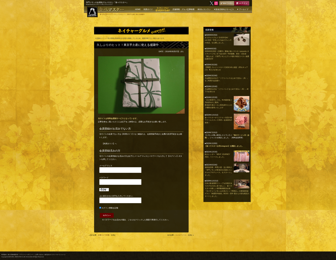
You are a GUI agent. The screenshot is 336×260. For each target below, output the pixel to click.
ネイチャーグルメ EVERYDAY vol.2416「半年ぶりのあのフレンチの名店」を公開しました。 (218, 40)
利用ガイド (148, 9)
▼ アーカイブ (242, 9)
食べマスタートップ (106, 14)
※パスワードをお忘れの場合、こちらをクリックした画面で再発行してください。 (136, 220)
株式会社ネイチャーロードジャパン (55, 254)
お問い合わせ (39, 254)
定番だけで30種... (104, 235)
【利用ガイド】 (127, 134)
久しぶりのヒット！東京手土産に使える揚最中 (128, 44)
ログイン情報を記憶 (109, 208)
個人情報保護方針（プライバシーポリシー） (21, 254)
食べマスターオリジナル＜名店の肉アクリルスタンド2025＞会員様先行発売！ (218, 120)
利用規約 (4, 254)
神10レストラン (204, 9)
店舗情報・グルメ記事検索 (183, 9)
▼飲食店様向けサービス (224, 9)
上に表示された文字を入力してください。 (116, 196)
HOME (138, 9)
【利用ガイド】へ (109, 144)
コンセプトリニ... (181, 235)
